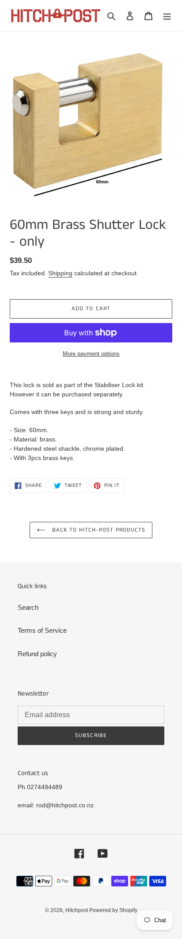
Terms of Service (42, 630)
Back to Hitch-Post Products (97, 530)
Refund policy (37, 654)
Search (28, 607)
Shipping (60, 273)
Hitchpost (77, 910)
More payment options (91, 353)
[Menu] (167, 15)
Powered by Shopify (113, 910)
